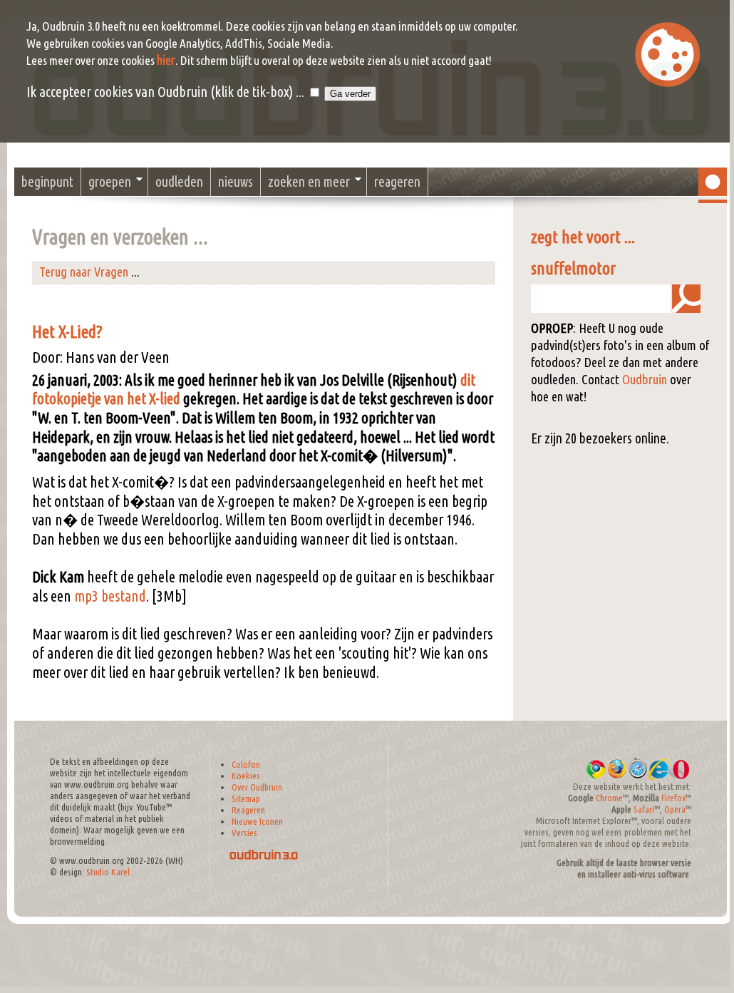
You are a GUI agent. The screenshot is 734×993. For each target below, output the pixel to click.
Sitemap (246, 798)
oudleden (179, 182)
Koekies (246, 776)
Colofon (246, 764)
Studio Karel (108, 872)
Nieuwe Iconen (257, 821)
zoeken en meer (309, 182)
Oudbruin (644, 379)
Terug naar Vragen (83, 271)
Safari (644, 809)
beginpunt (47, 182)
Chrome (609, 798)
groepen (109, 182)
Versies (244, 833)
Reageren (248, 810)
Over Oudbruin (257, 787)
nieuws (235, 182)
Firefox (673, 798)
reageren (397, 182)
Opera (675, 809)
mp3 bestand (110, 595)
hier (166, 60)
